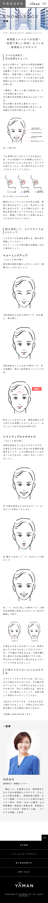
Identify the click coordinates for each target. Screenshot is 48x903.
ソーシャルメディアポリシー (24, 854)
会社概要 (24, 845)
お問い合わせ (24, 872)
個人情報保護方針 (24, 863)
